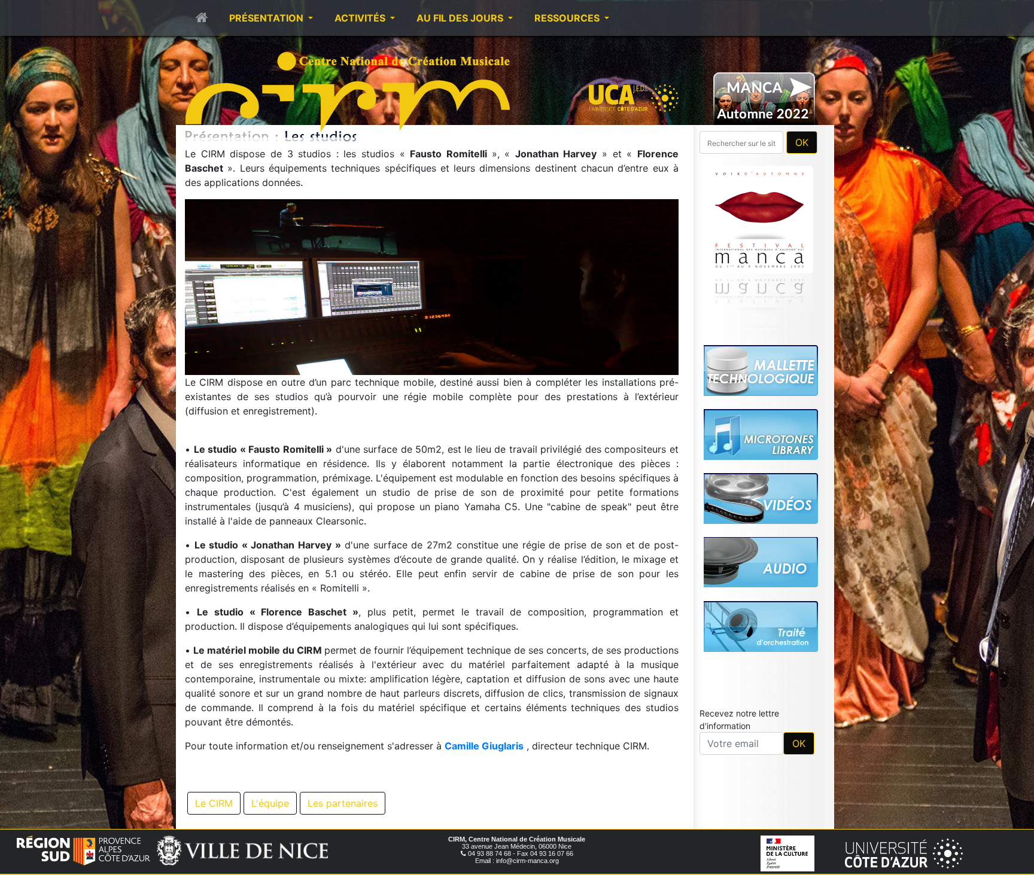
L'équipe (270, 803)
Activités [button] (361, 18)
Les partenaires (343, 803)
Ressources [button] (568, 18)
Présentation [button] (267, 18)
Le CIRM (214, 803)
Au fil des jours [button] (461, 18)
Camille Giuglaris (484, 746)
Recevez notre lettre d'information (739, 552)
